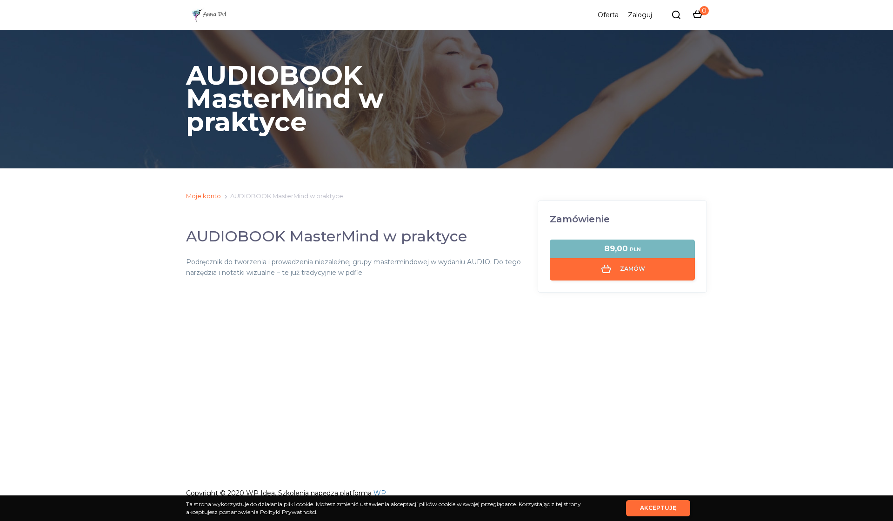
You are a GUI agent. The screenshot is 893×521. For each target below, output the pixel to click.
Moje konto (203, 196)
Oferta (608, 15)
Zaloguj (640, 15)
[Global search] (676, 15)
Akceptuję (658, 507)
